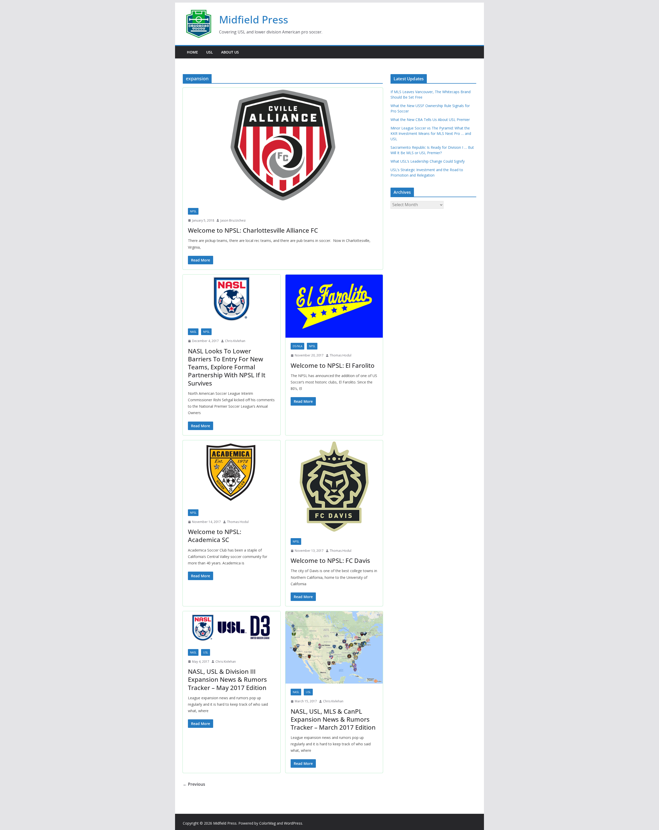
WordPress (293, 823)
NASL (193, 332)
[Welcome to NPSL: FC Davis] (334, 486)
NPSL (193, 211)
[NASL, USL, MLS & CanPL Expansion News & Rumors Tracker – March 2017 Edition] (334, 647)
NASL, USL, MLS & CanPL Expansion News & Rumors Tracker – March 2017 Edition (333, 719)
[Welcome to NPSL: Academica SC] (231, 472)
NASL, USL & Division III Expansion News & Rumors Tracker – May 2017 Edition (227, 679)
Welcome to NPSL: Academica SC (214, 535)
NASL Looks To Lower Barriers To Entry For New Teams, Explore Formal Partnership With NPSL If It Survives (226, 367)
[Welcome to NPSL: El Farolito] (334, 306)
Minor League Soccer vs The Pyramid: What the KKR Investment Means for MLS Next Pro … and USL (431, 133)
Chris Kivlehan (235, 341)
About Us (230, 52)
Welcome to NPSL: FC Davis (330, 560)
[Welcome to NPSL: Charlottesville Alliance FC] (283, 145)
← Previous (194, 784)
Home (192, 52)
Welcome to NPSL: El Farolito (333, 365)
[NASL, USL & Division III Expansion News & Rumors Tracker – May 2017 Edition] (231, 627)
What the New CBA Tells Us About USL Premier (430, 119)
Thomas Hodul (340, 355)
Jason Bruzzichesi (233, 220)
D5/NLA (297, 346)
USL (209, 52)
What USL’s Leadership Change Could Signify (428, 161)
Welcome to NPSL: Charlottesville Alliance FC (253, 230)
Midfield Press (253, 19)
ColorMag (267, 823)
